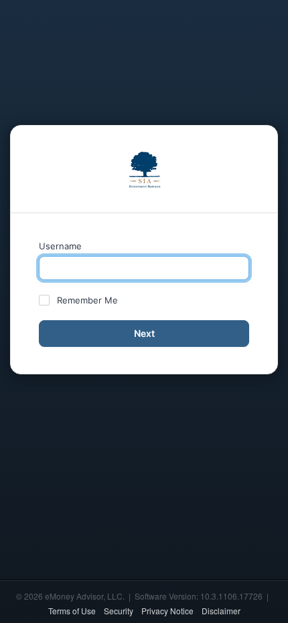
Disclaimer (221, 610)
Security (118, 610)
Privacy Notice (167, 610)
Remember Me (87, 300)
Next (144, 333)
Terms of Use (72, 610)
